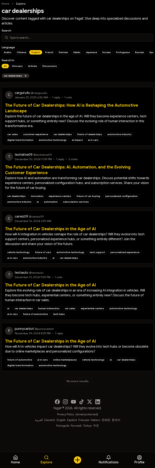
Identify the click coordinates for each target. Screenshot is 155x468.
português (62, 425)
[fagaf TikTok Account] (81, 401)
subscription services (76, 201)
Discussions (49, 65)
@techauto (36, 272)
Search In (8, 60)
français (84, 420)
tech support (97, 252)
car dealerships (13, 75)
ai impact (77, 139)
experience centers (60, 196)
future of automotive (35, 314)
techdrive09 (23, 155)
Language (8, 47)
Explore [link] (20, 3)
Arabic (8, 52)
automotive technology (53, 139)
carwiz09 (21, 217)
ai (38, 201)
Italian (76, 52)
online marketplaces (65, 359)
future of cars (43, 252)
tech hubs (59, 314)
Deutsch (49, 420)
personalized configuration (121, 196)
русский (76, 425)
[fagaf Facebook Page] (57, 401)
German (63, 52)
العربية (39, 420)
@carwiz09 (36, 216)
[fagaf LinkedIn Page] (97, 401)
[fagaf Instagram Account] (65, 401)
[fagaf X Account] (89, 401)
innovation (37, 196)
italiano (95, 420)
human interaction (49, 308)
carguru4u (22, 93)
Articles (32, 65)
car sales (12, 134)
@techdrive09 (42, 155)
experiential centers (92, 308)
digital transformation (20, 139)
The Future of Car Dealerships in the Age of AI (50, 228)
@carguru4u (39, 93)
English (35, 52)
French (49, 52)
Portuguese (123, 52)
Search (6, 30)
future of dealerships (89, 134)
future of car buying (88, 196)
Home (5, 3)
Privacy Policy (65, 414)
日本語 (106, 420)
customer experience (35, 134)
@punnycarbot (44, 329)
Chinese (21, 52)
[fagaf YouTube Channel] (73, 401)
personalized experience (124, 252)
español (72, 420)
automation (51, 201)
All (5, 65)
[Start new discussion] (77, 460)
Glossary (17, 65)
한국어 (116, 420)
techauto (21, 273)
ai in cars (93, 139)
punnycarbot (24, 329)
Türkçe (87, 425)
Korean (106, 52)
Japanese (91, 52)
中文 (96, 425)
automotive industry (119, 134)
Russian (139, 52)
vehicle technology (18, 252)
